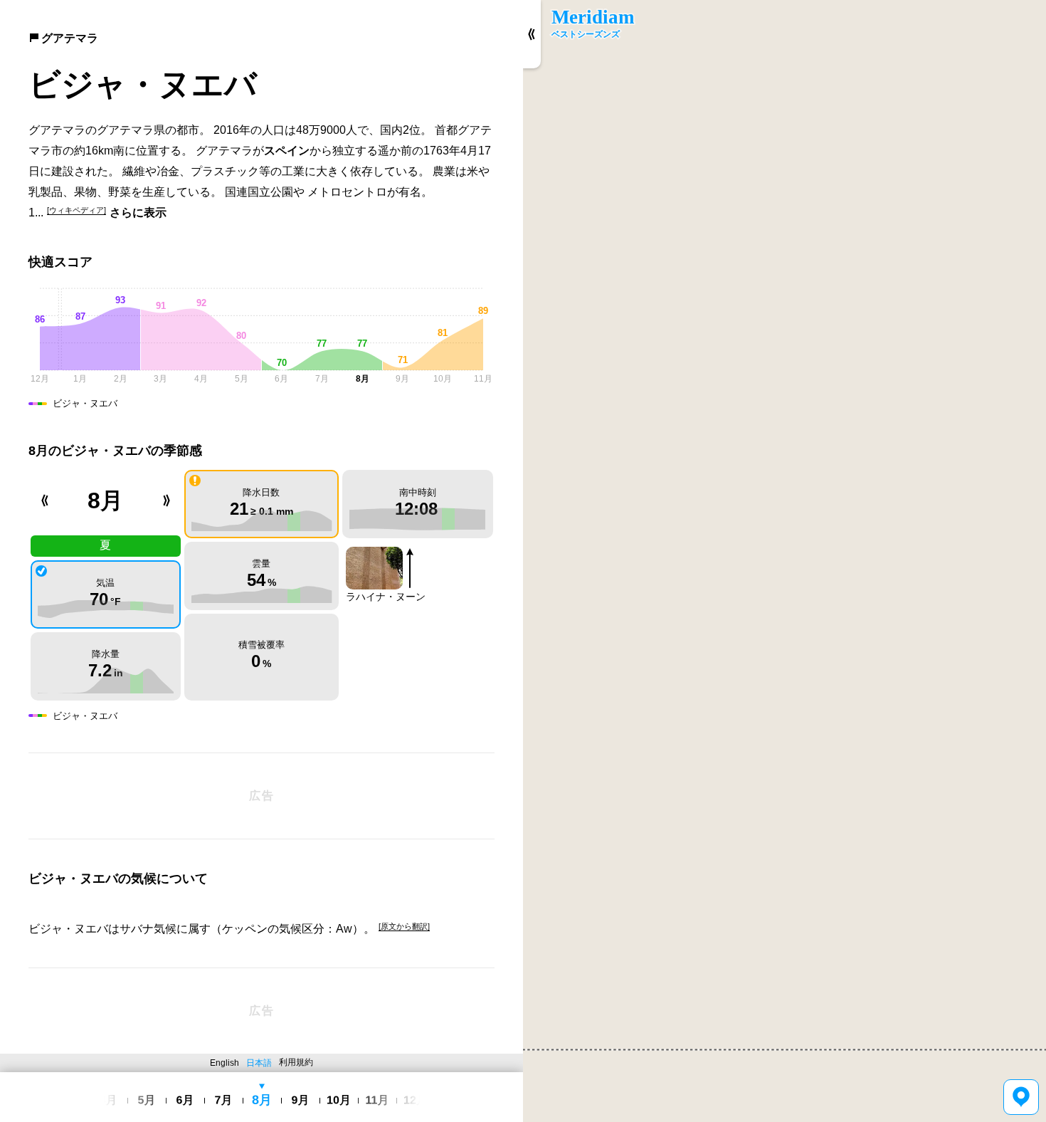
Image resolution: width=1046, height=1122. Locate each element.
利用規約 (296, 1062)
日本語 (259, 1063)
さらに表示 (138, 212)
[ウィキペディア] (76, 210)
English (224, 1063)
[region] (784, 561)
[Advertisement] (261, 796)
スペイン (287, 151)
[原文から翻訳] (404, 926)
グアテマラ (69, 38)
